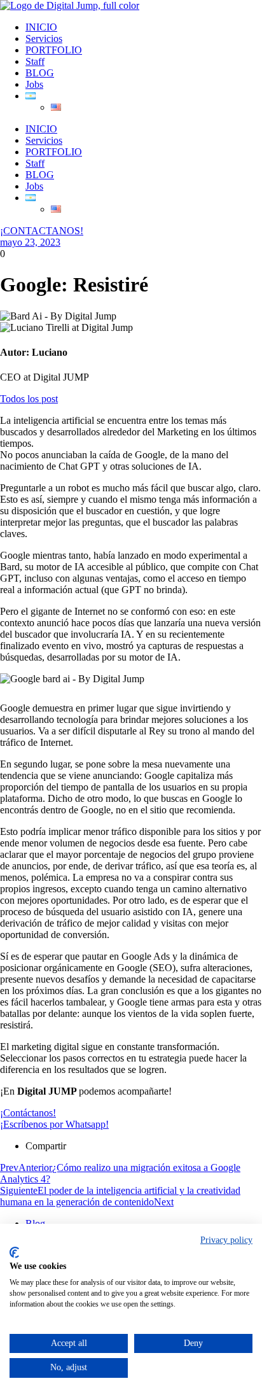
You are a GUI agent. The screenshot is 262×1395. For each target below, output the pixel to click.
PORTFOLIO (53, 50)
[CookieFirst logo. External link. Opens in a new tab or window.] (14, 1252)
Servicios (43, 38)
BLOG (39, 72)
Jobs (34, 84)
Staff (35, 61)
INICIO (41, 27)
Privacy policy (226, 1240)
